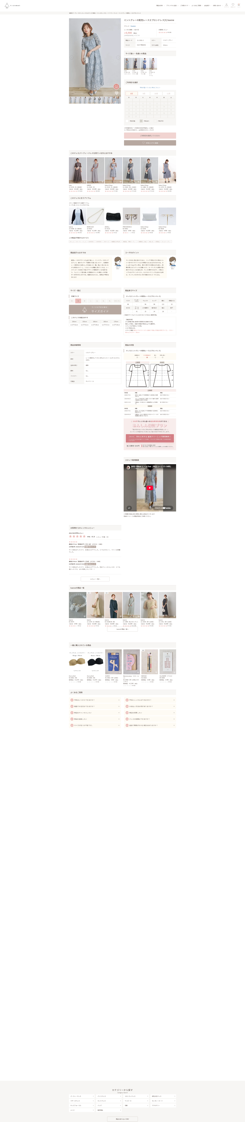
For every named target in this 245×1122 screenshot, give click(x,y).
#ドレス (72, 241)
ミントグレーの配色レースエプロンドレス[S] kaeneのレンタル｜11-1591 (12, 5)
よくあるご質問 (196, 5)
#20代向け (91, 241)
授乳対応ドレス (156, 1096)
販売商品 (100, 1110)
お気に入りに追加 (152, 143)
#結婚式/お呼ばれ (115, 241)
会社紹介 (207, 5)
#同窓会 (157, 241)
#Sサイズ (106, 241)
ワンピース (128, 1101)
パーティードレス (75, 1096)
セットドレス (102, 1101)
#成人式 (151, 241)
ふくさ (72, 1110)
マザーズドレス (75, 1101)
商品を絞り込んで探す (122, 1119)
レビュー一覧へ (95, 579)
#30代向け (99, 241)
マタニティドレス (130, 1096)
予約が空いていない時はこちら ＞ (150, 87)
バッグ (100, 1105)
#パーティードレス (81, 241)
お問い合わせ (217, 5)
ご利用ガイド (184, 5)
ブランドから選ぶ (171, 5)
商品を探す (159, 5)
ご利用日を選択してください (150, 135)
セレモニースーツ (157, 1101)
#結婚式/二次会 (142, 241)
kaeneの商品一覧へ (123, 629)
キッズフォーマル (75, 1105)
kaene (133, 26)
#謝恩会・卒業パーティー (129, 241)
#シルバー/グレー (166, 241)
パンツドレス (102, 1096)
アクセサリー (156, 1105)
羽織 (126, 1105)
